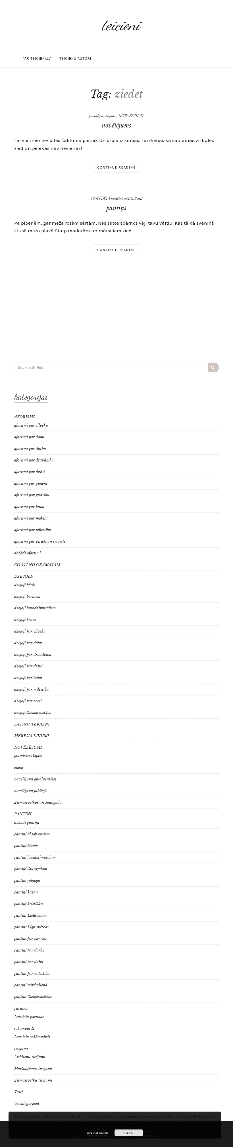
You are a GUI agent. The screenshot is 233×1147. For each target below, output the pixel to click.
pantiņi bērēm (26, 845)
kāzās (19, 767)
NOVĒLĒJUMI (131, 115)
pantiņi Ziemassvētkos (33, 996)
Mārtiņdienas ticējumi (33, 1068)
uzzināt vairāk (97, 1133)
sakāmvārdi (24, 1028)
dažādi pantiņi (26, 822)
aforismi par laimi (29, 506)
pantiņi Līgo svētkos (31, 927)
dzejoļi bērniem (27, 596)
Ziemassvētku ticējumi (33, 1080)
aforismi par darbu (30, 448)
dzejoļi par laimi (28, 677)
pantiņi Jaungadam (30, 869)
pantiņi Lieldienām (30, 915)
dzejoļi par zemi (27, 701)
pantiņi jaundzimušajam (35, 857)
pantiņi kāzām (26, 892)
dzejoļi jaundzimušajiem (35, 608)
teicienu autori (75, 58)
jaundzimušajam (102, 115)
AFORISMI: (25, 416)
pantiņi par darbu (29, 950)
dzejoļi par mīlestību (31, 689)
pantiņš (116, 208)
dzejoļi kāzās (25, 619)
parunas (21, 1008)
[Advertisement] (116, 308)
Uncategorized (26, 1103)
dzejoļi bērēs (24, 584)
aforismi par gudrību (31, 495)
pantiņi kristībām (28, 903)
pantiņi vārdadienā (126, 198)
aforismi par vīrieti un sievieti (39, 541)
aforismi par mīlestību (32, 529)
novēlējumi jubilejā (30, 790)
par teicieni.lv (37, 58)
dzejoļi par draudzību (32, 654)
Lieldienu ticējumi (29, 1057)
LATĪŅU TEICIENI (31, 724)
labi (129, 1132)
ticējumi (21, 1048)
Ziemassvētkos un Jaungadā (38, 802)
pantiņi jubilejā (27, 880)
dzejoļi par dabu (28, 642)
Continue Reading (116, 167)
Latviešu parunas (29, 1016)
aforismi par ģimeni (30, 483)
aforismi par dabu (29, 437)
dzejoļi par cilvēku (30, 631)
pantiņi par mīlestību (32, 973)
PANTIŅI (99, 198)
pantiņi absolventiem (32, 834)
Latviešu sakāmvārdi (32, 1037)
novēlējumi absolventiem (35, 779)
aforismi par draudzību (34, 460)
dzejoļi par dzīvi (28, 666)
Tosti (18, 1091)
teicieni (121, 25)
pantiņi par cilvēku (30, 938)
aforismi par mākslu (31, 518)
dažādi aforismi (27, 553)
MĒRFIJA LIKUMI (31, 735)
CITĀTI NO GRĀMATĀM (37, 564)
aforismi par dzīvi (29, 471)
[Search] (213, 367)
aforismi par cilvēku (31, 425)
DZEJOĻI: (23, 576)
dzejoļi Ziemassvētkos (32, 712)
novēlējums (116, 125)
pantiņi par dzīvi (28, 961)
